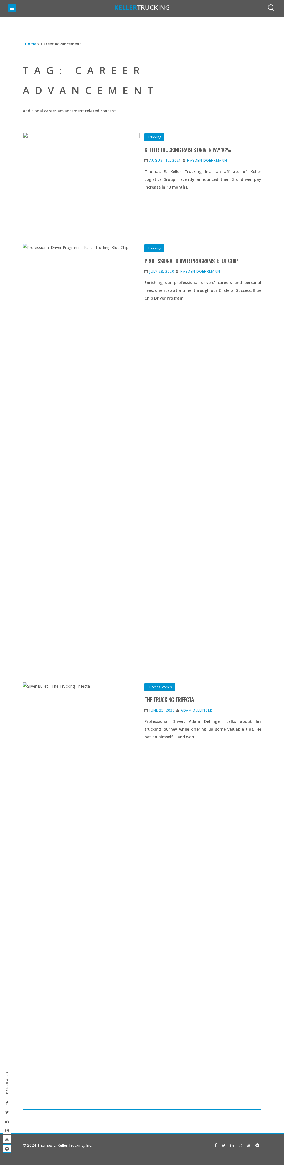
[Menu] (12, 8)
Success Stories (160, 687)
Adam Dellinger (196, 710)
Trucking (154, 137)
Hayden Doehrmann (207, 160)
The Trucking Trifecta (169, 699)
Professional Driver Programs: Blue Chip (191, 260)
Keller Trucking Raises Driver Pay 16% (187, 149)
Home (30, 44)
